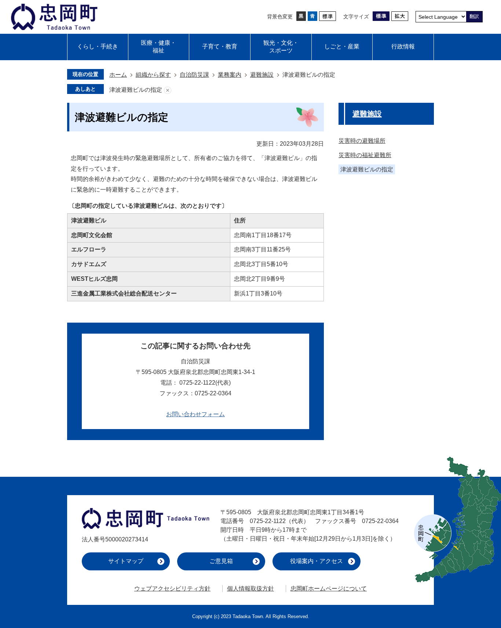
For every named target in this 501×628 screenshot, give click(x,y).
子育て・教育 (219, 46)
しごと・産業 (341, 46)
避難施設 (262, 75)
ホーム (118, 75)
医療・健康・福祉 (158, 47)
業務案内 (229, 75)
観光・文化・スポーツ (281, 47)
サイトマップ (125, 561)
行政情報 (403, 46)
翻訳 (474, 16)
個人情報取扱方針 (250, 588)
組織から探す (153, 75)
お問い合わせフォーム (195, 414)
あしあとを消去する (167, 90)
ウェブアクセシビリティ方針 (172, 588)
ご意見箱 (221, 561)
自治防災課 (194, 75)
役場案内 (316, 561)
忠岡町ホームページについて (328, 588)
